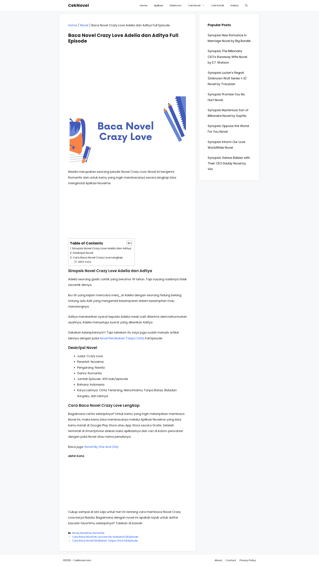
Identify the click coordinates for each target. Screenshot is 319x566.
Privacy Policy (248, 560)
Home (143, 5)
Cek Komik (217, 5)
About (218, 560)
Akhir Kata (84, 261)
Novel (84, 25)
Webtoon (175, 5)
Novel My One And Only (101, 447)
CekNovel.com (82, 560)
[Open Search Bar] (246, 5)
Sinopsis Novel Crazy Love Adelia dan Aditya (101, 248)
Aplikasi (158, 5)
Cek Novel (194, 5)
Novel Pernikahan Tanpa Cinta (122, 338)
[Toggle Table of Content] (127, 243)
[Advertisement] (127, 67)
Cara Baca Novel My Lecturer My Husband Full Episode (105, 537)
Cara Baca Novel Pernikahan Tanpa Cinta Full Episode (105, 540)
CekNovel (78, 5)
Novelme (85, 533)
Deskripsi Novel (83, 253)
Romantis (98, 533)
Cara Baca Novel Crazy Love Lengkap (98, 257)
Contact (231, 560)
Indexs (234, 5)
